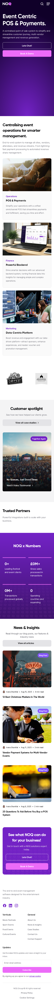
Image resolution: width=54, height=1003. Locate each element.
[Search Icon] (42, 4)
